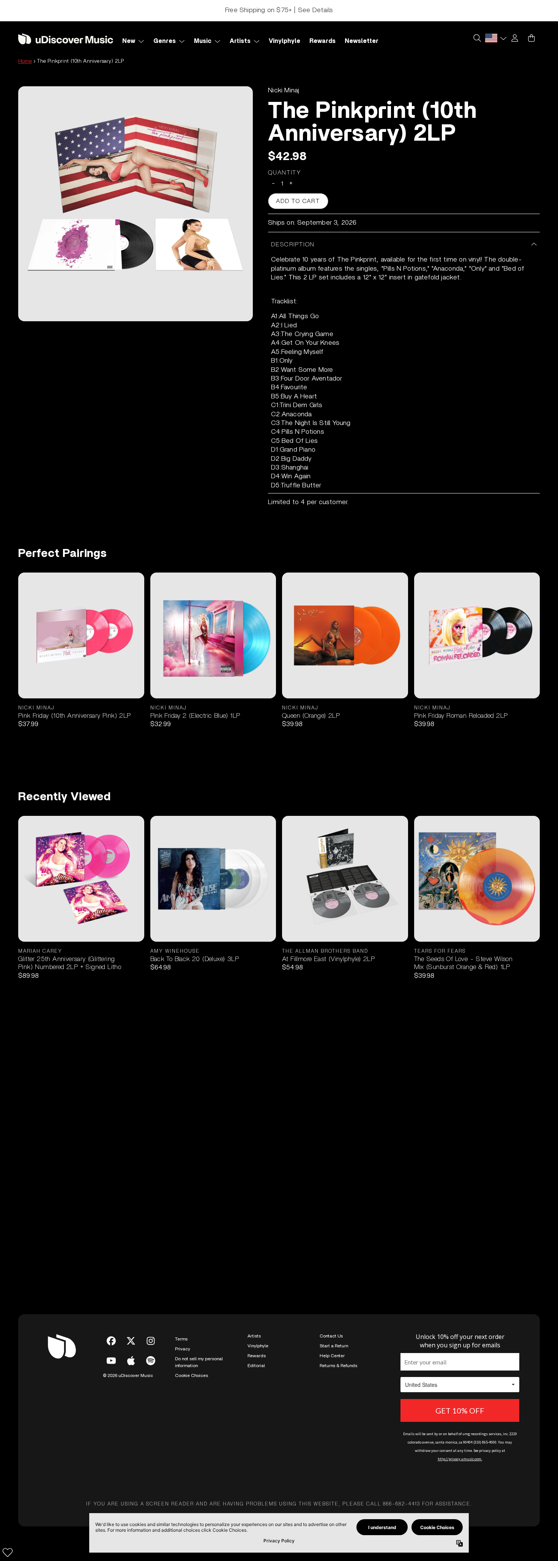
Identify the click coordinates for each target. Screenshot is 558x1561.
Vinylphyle (257, 1346)
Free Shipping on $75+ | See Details (279, 10)
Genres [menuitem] (164, 41)
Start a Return (334, 1346)
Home (25, 61)
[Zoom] (135, 203)
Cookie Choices (191, 1375)
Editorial (256, 1365)
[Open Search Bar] (477, 38)
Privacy (182, 1349)
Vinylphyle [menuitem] (284, 41)
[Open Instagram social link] (150, 1341)
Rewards (256, 1355)
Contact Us (331, 1336)
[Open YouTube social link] (111, 1360)
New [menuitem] (128, 41)
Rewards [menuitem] (322, 41)
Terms (181, 1339)
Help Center (332, 1355)
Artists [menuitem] (240, 41)
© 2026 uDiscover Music (128, 1375)
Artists (254, 1336)
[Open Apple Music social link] (131, 1360)
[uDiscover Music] (65, 38)
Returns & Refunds (338, 1365)
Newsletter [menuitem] (361, 41)
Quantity (284, 173)
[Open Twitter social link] (131, 1341)
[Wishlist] (7, 1552)
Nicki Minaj (283, 90)
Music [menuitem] (202, 41)
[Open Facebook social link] (111, 1341)
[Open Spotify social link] (150, 1360)
